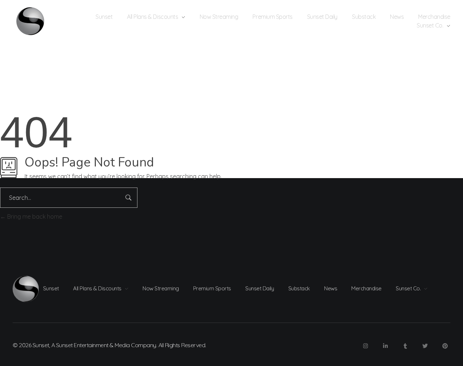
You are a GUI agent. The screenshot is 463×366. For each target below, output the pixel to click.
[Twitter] (425, 346)
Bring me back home (34, 216)
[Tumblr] (405, 346)
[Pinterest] (444, 346)
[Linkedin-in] (385, 346)
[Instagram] (365, 346)
